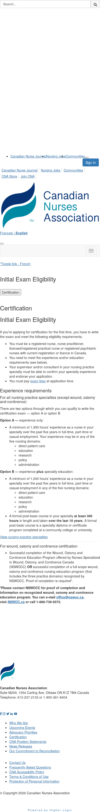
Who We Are (18, 723)
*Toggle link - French (15, 263)
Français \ (14, 233)
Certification (10, 292)
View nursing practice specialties (24, 536)
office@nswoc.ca (69, 597)
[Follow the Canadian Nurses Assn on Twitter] (7, 713)
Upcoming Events (22, 727)
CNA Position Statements (27, 741)
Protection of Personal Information (34, 781)
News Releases (20, 746)
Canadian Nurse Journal (28, 156)
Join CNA (27, 176)
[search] (95, 4)
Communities (75, 156)
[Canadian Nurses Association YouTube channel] (15, 713)
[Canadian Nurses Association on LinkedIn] (11, 713)
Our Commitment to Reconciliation (34, 751)
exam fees (38, 381)
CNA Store (9, 176)
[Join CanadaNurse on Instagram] (4, 713)
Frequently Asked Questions (30, 767)
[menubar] (50, 172)
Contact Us (17, 762)
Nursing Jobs (56, 156)
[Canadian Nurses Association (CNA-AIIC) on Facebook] (1, 713)
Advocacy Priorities (23, 732)
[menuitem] (28, 156)
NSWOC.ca (16, 601)
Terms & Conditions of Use (29, 776)
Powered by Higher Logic (50, 810)
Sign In (91, 162)
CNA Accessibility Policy (26, 772)
